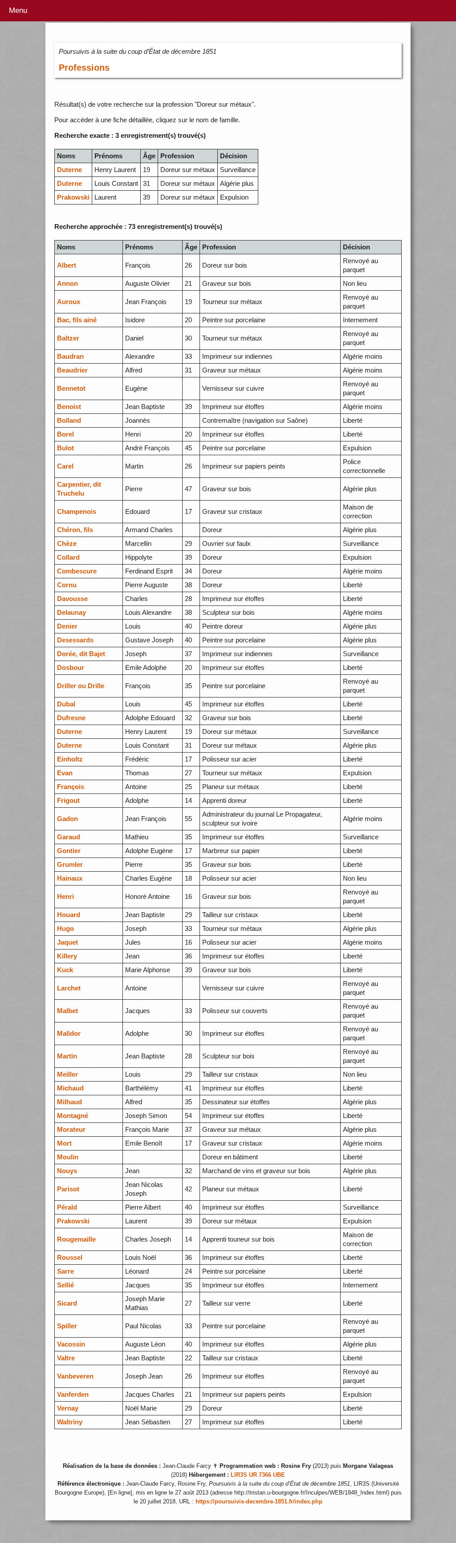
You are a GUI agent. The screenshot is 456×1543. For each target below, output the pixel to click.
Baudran (70, 356)
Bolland (69, 420)
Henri (65, 896)
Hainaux (69, 878)
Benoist (69, 406)
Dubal (66, 704)
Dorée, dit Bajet (81, 653)
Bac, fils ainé (77, 320)
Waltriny (69, 1422)
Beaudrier (72, 370)
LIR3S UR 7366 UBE (258, 1475)
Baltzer (68, 338)
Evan (65, 773)
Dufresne (71, 717)
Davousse (72, 598)
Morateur (71, 1129)
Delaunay (71, 612)
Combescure (77, 571)
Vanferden (73, 1394)
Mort (64, 1143)
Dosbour (70, 667)
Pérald (67, 1207)
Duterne (69, 169)
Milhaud (69, 1102)
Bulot (65, 448)
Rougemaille (76, 1239)
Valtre (66, 1358)
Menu (18, 10)
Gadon (67, 818)
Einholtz (70, 759)
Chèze (67, 543)
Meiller (67, 1074)
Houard (68, 914)
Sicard (67, 1303)
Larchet (69, 988)
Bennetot (71, 388)
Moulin (67, 1157)
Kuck (65, 970)
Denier (67, 626)
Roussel (69, 1257)
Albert (66, 265)
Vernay (67, 1408)
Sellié (65, 1285)
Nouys (67, 1170)
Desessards (75, 640)
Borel (65, 434)
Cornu (67, 585)
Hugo (65, 928)
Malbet (67, 1010)
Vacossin (71, 1344)
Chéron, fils (75, 529)
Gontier (69, 850)
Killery (67, 956)
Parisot (68, 1189)
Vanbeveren (75, 1376)
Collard (68, 557)
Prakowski (73, 197)
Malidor (69, 1033)
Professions (84, 67)
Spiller (67, 1326)
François (70, 786)
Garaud (68, 837)
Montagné (72, 1115)
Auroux (68, 301)
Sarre (65, 1271)
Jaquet (67, 942)
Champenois (76, 511)
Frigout (68, 800)
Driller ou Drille (80, 685)
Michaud (70, 1088)
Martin (67, 1056)
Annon (67, 283)
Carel (65, 466)
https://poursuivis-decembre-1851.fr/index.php (258, 1502)
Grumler (70, 864)
